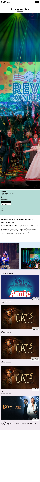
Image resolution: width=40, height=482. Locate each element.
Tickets (3, 201)
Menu (37, 2)
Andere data (4, 204)
